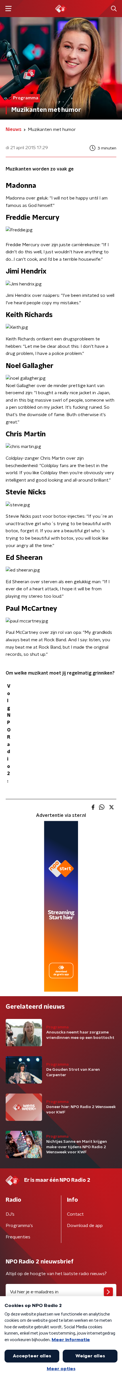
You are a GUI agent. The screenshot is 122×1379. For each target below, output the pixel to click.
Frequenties (18, 1237)
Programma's (19, 1225)
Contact (75, 1214)
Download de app (85, 1225)
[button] (8, 8)
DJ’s (10, 1214)
